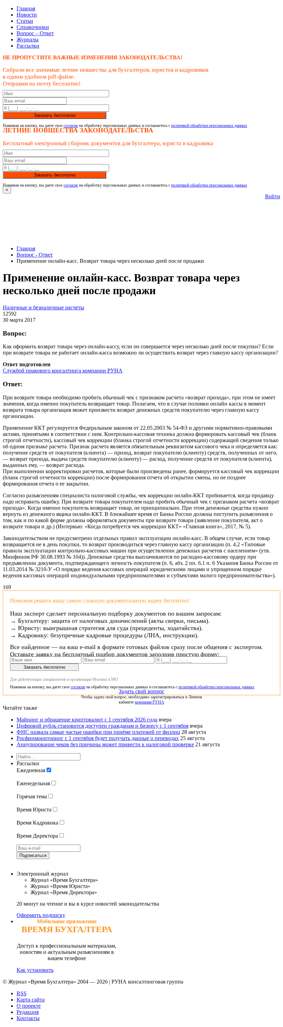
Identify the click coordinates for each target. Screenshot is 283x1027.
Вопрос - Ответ (35, 255)
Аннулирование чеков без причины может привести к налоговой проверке (105, 744)
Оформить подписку (41, 915)
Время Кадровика (37, 823)
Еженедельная (33, 783)
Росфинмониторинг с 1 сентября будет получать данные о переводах (98, 738)
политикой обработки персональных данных (209, 125)
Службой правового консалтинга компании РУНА (63, 370)
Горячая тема (32, 796)
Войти (272, 196)
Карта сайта (31, 1000)
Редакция (28, 1012)
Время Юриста (34, 809)
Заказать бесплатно (55, 115)
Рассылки (28, 46)
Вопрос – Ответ (35, 33)
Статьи (25, 21)
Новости (27, 15)
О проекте (29, 1006)
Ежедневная (31, 770)
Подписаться (33, 855)
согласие (71, 125)
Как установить (35, 970)
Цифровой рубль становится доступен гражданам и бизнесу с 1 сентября (102, 726)
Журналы (28, 39)
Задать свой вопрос (141, 691)
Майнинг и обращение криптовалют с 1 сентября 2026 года (87, 719)
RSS (22, 993)
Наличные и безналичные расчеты (43, 307)
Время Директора (37, 836)
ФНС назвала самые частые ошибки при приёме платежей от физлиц (98, 732)
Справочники (33, 27)
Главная (26, 8)
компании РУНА (149, 702)
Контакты (28, 1018)
